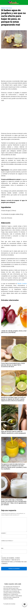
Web (2, 548)
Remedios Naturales (6, 8)
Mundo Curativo (22, 283)
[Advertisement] (14, 65)
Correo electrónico (7, 540)
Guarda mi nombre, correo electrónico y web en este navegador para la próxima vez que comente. (14, 560)
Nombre (3, 533)
